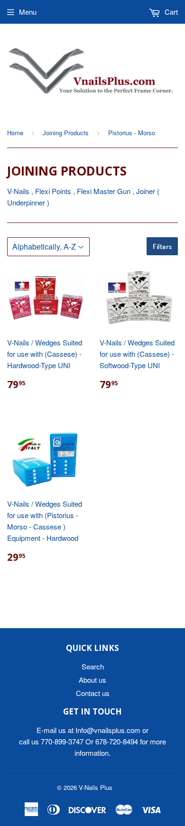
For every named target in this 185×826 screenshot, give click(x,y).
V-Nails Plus (95, 787)
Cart (170, 12)
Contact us (93, 693)
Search (93, 666)
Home (15, 132)
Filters (162, 246)
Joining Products (66, 132)
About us (92, 680)
